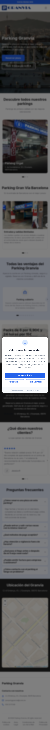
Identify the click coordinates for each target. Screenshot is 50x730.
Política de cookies (16, 390)
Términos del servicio (32, 390)
